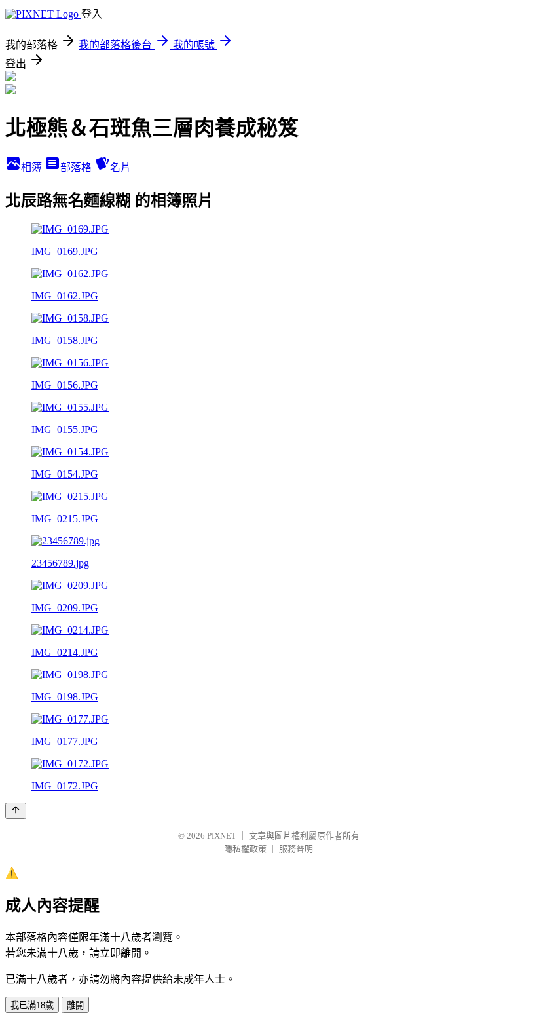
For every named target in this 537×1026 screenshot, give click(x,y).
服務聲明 (296, 849)
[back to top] (15, 811)
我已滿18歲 (32, 1005)
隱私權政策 (245, 849)
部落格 (77, 167)
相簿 (33, 167)
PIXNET (221, 836)
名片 (120, 167)
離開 (75, 1005)
